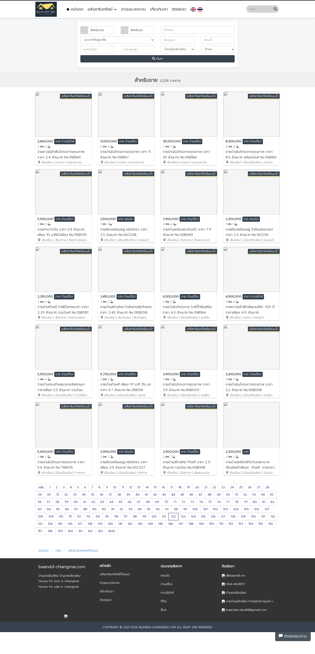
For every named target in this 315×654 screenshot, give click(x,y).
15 (155, 487)
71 (175, 502)
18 (180, 487)
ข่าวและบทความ (133, 9)
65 (120, 502)
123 (183, 516)
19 (188, 487)
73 (192, 502)
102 (215, 509)
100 (195, 509)
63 (102, 502)
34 (84, 494)
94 (139, 509)
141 (120, 524)
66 (130, 502)
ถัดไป (111, 531)
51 (236, 494)
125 (203, 516)
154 (250, 524)
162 (90, 531)
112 (79, 516)
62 (93, 502)
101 (205, 509)
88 (85, 509)
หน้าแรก (76, 9)
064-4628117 (235, 584)
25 (241, 487)
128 (233, 516)
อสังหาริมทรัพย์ (101, 9)
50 (228, 494)
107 (267, 509)
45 (182, 494)
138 (90, 524)
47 (200, 494)
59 (66, 502)
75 (210, 502)
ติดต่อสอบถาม (295, 636)
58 (57, 502)
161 (80, 531)
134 (50, 524)
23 (223, 487)
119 (144, 516)
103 (225, 509)
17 (171, 487)
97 (167, 509)
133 (40, 524)
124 (193, 516)
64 (111, 502)
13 (138, 487)
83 (40, 509)
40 (137, 494)
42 (155, 494)
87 (76, 509)
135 (60, 524)
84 (49, 509)
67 (139, 502)
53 (254, 494)
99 (185, 509)
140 (110, 524)
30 (49, 494)
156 (270, 524)
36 (101, 494)
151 (221, 524)
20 (197, 487)
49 (219, 494)
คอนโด (165, 575)
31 (57, 494)
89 (94, 509)
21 (205, 487)
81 (263, 502)
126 (213, 516)
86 (67, 509)
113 (88, 516)
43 (164, 494)
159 (60, 531)
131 (263, 516)
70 (166, 502)
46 (191, 494)
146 (170, 524)
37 (110, 494)
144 (150, 524)
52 (245, 494)
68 (148, 502)
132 (272, 516)
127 (223, 516)
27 (258, 487)
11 (123, 487)
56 (40, 502)
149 (201, 524)
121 (164, 516)
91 (112, 509)
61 (84, 502)
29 (40, 494)
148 (191, 524)
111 (70, 516)
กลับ (41, 487)
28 (267, 487)
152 (231, 524)
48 (210, 494)
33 (74, 494)
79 (246, 502)
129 (243, 516)
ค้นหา (159, 58)
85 (58, 509)
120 (154, 516)
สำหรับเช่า (136, 30)
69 (157, 502)
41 (146, 494)
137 (80, 524)
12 (130, 487)
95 (148, 509)
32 (66, 494)
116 (116, 516)
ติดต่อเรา (179, 9)
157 (40, 531)
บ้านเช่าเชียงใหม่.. (236, 592)
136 (70, 524)
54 (263, 494)
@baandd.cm (235, 575)
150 (211, 524)
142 (130, 524)
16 (163, 487)
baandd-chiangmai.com (62, 566)
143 (140, 524)
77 (228, 502)
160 (70, 531)
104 (235, 509)
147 (180, 524)
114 (98, 516)
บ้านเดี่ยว (166, 584)
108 (40, 516)
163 (100, 531)
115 (107, 516)
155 (260, 524)
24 (232, 487)
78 (236, 502)
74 (201, 502)
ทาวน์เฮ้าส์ (167, 592)
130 (253, 516)
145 (160, 524)
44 (173, 494)
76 (219, 502)
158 (50, 531)
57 (48, 502)
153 (240, 524)
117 (126, 516)
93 (130, 509)
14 (147, 487)
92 (121, 509)
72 (183, 502)
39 (128, 494)
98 (176, 509)
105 (246, 509)
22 (214, 487)
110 (61, 516)
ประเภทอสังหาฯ (171, 566)
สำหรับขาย (97, 30)
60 (76, 502)
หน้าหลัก (105, 565)
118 (135, 516)
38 (119, 494)
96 (158, 509)
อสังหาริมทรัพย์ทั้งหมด (82, 550)
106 (256, 509)
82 (272, 502)
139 (100, 524)
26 (250, 487)
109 (51, 516)
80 (255, 502)
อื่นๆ (163, 610)
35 (92, 494)
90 (104, 509)
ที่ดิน (164, 601)
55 (271, 494)
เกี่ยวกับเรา (159, 9)
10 (114, 487)
